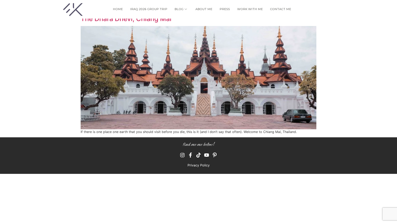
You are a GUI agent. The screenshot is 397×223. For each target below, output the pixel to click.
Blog (179, 9)
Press (225, 9)
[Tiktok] (198, 155)
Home (118, 9)
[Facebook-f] (190, 155)
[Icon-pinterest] (214, 155)
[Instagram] (182, 155)
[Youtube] (206, 155)
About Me (203, 9)
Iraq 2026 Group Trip (148, 9)
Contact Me (280, 9)
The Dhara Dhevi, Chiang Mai (126, 19)
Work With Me (250, 9)
